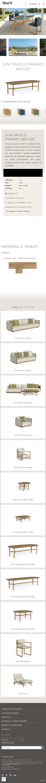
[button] (40, 4)
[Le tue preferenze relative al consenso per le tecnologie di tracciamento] (4, 779)
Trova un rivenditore (19, 203)
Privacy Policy (6, 769)
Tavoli (21, 183)
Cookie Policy (15, 769)
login (11, 211)
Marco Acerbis (23, 185)
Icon (20, 188)
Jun (20, 180)
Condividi (12, 194)
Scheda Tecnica (15, 198)
